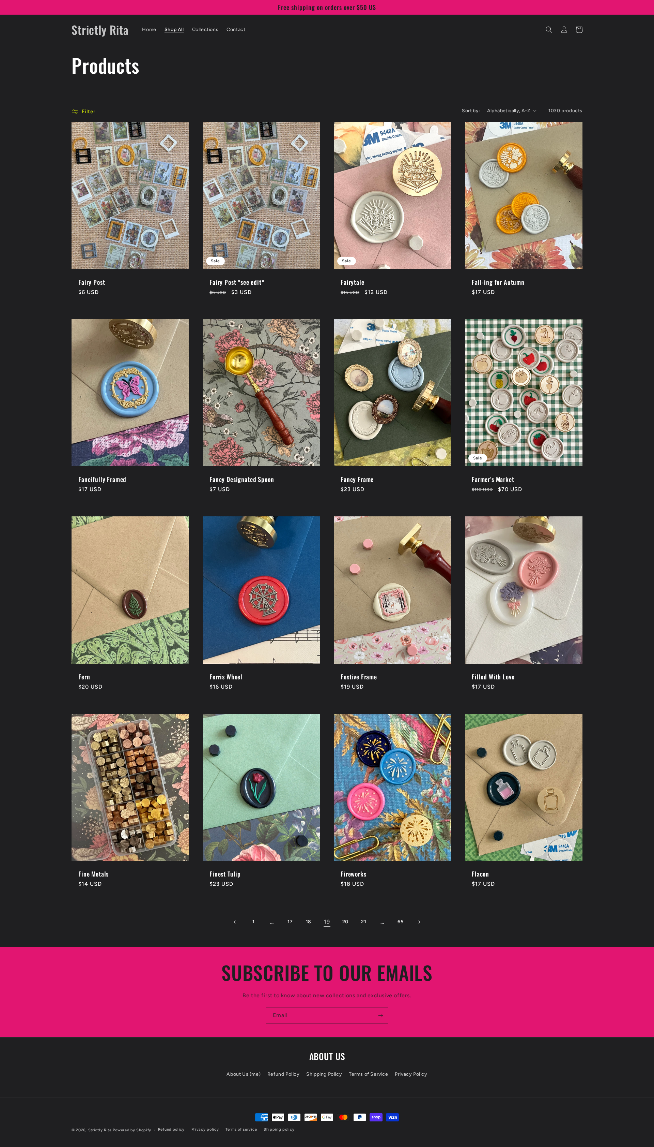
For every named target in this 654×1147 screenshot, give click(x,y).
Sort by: (471, 111)
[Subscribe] (380, 1016)
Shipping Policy (324, 1074)
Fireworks (354, 874)
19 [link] (327, 921)
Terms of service (241, 1129)
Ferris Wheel (226, 676)
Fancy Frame (357, 479)
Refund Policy (283, 1074)
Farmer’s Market (493, 479)
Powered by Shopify (132, 1130)
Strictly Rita (100, 1130)
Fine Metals (93, 874)
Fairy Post (91, 282)
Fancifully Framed (102, 479)
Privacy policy (205, 1129)
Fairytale (352, 282)
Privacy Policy (411, 1074)
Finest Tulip (225, 874)
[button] (549, 29)
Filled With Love (493, 676)
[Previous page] (235, 921)
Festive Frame (359, 676)
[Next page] (418, 921)
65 (400, 922)
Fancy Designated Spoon (241, 479)
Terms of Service (368, 1074)
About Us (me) (244, 1074)
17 (290, 922)
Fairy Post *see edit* (236, 282)
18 (308, 922)
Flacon (480, 874)
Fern (84, 676)
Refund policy (171, 1129)
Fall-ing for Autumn (498, 282)
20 (345, 922)
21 (363, 922)
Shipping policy (279, 1129)
